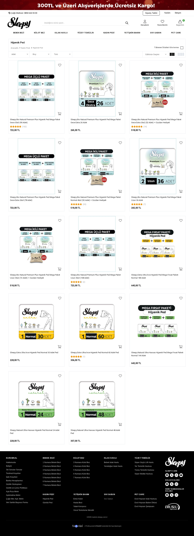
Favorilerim (162, 25)
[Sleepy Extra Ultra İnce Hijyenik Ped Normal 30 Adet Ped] (36, 322)
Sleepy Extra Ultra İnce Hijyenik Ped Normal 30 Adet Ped (34, 352)
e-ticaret (98, 526)
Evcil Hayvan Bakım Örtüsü (146, 503)
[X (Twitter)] (172, 475)
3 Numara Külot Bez (81, 462)
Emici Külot (78, 499)
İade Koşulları (11, 477)
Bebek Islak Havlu (111, 462)
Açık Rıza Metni (12, 491)
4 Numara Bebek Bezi (52, 474)
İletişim (178, 13)
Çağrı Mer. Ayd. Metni (14, 499)
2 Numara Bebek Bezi (52, 466)
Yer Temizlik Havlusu (143, 466)
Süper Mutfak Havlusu (144, 474)
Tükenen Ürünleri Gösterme (166, 47)
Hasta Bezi (77, 503)
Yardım (167, 13)
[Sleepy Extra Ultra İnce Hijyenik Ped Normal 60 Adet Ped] (97, 322)
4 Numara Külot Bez (81, 466)
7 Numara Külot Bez (81, 478)
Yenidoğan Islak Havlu (113, 466)
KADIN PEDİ (108, 33)
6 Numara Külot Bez (81, 474)
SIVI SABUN (155, 33)
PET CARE (176, 33)
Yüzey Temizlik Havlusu (144, 470)
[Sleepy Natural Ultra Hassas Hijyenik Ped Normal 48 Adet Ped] (97, 399)
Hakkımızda (11, 462)
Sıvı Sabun (108, 499)
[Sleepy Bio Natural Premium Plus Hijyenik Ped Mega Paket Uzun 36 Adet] (158, 166)
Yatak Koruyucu (79, 506)
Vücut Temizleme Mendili (83, 510)
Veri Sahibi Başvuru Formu (17, 502)
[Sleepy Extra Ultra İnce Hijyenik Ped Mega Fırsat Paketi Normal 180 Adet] (158, 244)
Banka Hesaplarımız (14, 481)
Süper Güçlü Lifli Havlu (144, 462)
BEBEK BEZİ (18, 33)
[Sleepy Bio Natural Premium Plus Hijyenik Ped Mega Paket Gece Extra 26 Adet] (97, 89)
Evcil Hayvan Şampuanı (144, 506)
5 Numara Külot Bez (81, 470)
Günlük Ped (47, 503)
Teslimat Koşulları (13, 473)
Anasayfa (14, 48)
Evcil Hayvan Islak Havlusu (146, 499)
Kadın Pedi (25, 48)
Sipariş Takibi (151, 13)
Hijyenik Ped (48, 499)
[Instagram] (176, 475)
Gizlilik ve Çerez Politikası (16, 488)
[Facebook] (167, 475)
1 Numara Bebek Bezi (52, 462)
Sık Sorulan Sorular (14, 470)
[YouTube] (181, 475)
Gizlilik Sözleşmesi (14, 484)
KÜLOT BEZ (39, 33)
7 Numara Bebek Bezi (52, 485)
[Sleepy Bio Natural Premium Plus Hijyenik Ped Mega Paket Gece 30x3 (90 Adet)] (36, 89)
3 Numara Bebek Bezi (52, 470)
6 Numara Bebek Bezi (52, 481)
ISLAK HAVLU (61, 33)
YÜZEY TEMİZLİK (85, 33)
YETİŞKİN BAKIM (132, 33)
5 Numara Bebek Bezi (52, 478)
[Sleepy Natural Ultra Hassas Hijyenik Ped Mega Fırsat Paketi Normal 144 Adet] (158, 322)
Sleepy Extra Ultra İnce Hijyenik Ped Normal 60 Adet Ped (95, 352)
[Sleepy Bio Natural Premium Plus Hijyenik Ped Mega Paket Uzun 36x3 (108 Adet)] (97, 244)
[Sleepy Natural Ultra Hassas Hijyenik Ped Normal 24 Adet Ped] (36, 399)
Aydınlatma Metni (13, 495)
